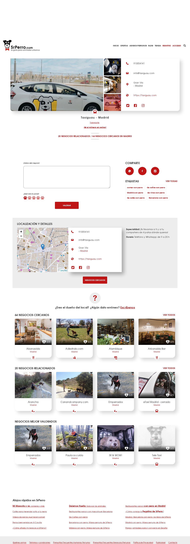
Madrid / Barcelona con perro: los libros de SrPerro (148, 517)
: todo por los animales (87, 506)
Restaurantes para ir (145, 506)
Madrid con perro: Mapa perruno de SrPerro (145, 522)
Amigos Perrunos (138, 45)
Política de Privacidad (143, 542)
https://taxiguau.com (145, 95)
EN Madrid (126, 136)
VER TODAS (171, 181)
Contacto (172, 542)
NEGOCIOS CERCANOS (95, 280)
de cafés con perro (136, 197)
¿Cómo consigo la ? (144, 511)
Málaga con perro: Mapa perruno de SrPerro (89, 528)
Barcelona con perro (158, 197)
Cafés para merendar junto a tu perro (30, 511)
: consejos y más (29, 506)
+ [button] (21, 231)
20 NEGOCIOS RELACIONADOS (74, 136)
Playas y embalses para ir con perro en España (146, 528)
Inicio (116, 45)
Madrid (84, 250)
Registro (167, 45)
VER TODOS (169, 314)
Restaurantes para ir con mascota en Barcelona (91, 511)
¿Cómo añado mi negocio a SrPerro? (29, 528)
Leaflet (64, 270)
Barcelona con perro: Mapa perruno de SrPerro (90, 522)
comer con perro (135, 187)
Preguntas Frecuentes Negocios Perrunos (111, 542)
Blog (150, 45)
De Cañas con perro (78, 517)
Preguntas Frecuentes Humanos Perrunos (71, 542)
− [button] (21, 236)
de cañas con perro (156, 187)
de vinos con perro (156, 192)
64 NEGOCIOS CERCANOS (105, 136)
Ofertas (124, 45)
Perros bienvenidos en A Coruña (27, 522)
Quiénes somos (19, 542)
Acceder (176, 45)
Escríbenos (127, 307)
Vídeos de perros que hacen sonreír (29, 517)
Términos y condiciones (39, 542)
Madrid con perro (135, 192)
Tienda (158, 45)
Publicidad (161, 542)
